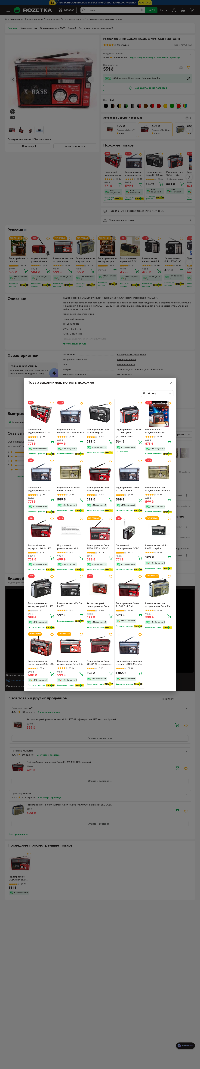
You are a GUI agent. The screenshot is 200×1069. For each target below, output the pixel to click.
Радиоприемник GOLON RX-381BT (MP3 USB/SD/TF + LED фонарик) (128, 431)
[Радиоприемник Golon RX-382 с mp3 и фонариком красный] (100, 471)
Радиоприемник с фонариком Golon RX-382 (70, 431)
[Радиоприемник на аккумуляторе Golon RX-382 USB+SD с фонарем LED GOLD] (158, 471)
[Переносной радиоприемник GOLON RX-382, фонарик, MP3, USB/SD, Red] (41, 414)
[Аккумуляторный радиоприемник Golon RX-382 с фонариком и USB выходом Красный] (100, 587)
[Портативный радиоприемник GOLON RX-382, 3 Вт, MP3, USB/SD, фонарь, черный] (129, 529)
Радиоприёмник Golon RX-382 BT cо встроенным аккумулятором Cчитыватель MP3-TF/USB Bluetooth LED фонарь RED (100, 663)
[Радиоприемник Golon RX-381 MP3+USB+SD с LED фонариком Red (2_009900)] (100, 529)
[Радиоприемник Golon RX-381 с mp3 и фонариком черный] (158, 529)
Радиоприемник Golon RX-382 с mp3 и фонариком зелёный (68, 489)
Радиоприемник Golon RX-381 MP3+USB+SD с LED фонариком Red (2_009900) (98, 547)
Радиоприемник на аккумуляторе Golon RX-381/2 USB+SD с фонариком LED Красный (41, 663)
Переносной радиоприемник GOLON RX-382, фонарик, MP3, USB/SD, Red (40, 431)
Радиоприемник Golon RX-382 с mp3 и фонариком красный (98, 489)
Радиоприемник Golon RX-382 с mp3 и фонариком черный (98, 431)
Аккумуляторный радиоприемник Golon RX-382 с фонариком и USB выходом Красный (98, 605)
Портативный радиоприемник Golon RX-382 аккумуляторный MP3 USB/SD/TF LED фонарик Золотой (70, 547)
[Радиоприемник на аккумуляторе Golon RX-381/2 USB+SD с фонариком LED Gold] (158, 587)
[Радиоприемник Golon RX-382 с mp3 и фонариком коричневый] (129, 471)
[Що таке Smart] (50, 454)
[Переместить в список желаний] (52, 403)
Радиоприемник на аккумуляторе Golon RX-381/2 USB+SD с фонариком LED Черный (40, 605)
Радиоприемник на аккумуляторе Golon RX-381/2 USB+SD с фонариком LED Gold (158, 605)
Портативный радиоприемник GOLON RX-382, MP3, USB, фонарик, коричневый (40, 489)
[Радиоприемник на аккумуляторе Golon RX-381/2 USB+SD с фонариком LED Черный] (41, 587)
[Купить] (52, 442)
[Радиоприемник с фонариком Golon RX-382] (70, 414)
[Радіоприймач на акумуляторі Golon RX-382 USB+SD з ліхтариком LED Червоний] (41, 529)
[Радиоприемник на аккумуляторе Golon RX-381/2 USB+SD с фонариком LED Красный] (41, 645)
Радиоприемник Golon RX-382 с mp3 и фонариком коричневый (128, 489)
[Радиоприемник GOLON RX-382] (70, 587)
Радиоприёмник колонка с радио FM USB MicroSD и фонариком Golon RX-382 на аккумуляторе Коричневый (129, 663)
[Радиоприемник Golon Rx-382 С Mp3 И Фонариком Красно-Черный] (129, 587)
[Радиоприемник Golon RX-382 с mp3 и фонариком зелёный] (70, 471)
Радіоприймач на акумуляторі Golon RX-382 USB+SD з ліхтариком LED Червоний (41, 547)
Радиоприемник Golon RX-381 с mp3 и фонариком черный (156, 547)
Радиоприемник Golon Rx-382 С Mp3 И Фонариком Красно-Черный (127, 605)
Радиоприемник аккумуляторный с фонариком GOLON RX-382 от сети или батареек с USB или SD (158, 431)
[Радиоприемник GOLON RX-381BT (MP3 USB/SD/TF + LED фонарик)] (129, 414)
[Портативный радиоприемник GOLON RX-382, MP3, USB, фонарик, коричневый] (41, 471)
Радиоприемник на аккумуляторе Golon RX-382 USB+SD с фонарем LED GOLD (158, 489)
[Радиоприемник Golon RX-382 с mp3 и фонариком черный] (100, 414)
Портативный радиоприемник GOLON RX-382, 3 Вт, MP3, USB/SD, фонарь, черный (129, 547)
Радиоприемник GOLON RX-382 (69, 605)
